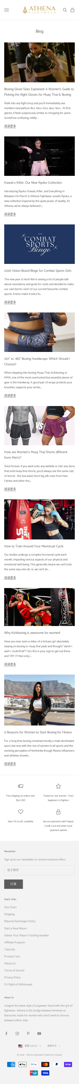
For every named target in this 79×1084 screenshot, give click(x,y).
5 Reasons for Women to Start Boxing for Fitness (38, 732)
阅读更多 (10, 126)
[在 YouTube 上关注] (39, 1033)
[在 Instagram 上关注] (17, 1033)
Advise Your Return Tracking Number (26, 935)
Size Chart (10, 907)
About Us (10, 963)
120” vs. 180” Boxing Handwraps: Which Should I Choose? (37, 361)
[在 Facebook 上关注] (6, 1033)
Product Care (12, 956)
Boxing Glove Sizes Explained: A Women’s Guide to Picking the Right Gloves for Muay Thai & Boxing (39, 92)
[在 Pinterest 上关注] (28, 1033)
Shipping (9, 914)
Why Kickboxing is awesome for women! (32, 633)
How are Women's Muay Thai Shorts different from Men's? (35, 455)
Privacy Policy (12, 977)
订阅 (13, 884)
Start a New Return (15, 928)
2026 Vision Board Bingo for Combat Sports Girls (37, 271)
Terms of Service (14, 970)
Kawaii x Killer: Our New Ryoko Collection (33, 183)
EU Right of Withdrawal (18, 984)
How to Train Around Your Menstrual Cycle (33, 546)
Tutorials (9, 949)
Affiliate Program (14, 942)
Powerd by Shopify (53, 1055)
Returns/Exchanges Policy (19, 921)
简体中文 (52, 1046)
